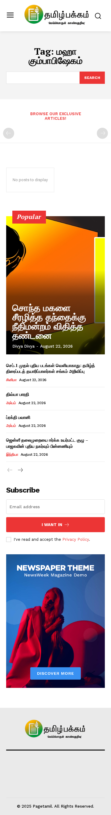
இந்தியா (12, 454)
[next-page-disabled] (102, 133)
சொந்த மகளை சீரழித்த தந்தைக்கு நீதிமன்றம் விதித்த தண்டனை (49, 321)
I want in (52, 524)
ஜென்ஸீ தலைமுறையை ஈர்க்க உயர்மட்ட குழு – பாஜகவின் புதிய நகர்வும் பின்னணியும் (47, 443)
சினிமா (11, 380)
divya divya (23, 346)
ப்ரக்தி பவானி (18, 417)
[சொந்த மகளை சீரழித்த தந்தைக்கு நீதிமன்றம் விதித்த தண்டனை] (55, 285)
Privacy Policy (75, 539)
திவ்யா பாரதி (17, 394)
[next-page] (20, 470)
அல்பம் (11, 403)
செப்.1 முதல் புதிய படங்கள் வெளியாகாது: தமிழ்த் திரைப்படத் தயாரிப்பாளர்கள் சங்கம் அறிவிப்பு (50, 368)
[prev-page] (8, 133)
